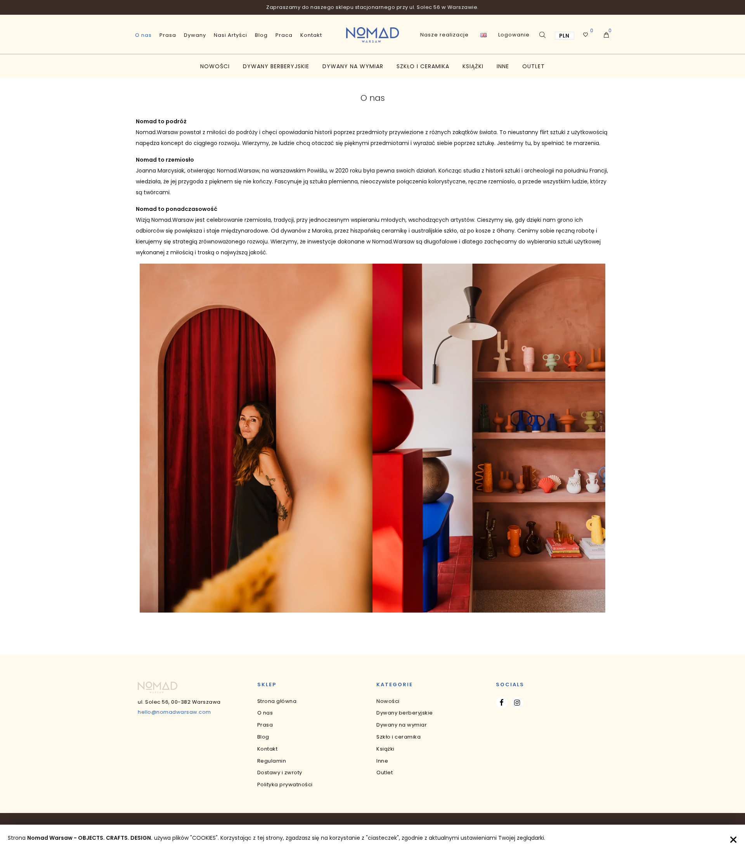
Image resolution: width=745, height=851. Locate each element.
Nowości (215, 66)
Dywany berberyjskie (276, 66)
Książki (473, 66)
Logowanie (514, 35)
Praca (284, 35)
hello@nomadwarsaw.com (174, 712)
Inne (503, 66)
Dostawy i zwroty (279, 772)
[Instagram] (517, 702)
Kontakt (311, 35)
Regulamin (271, 761)
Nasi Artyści (230, 35)
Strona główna (277, 701)
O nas (143, 35)
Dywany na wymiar (352, 66)
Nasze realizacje (444, 35)
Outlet (533, 66)
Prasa (167, 35)
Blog (261, 35)
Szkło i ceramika (423, 66)
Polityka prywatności (285, 784)
